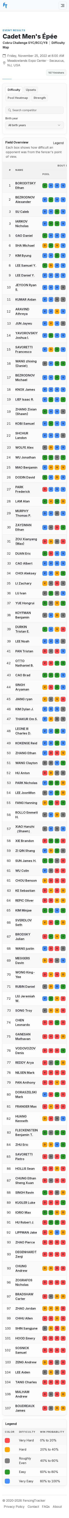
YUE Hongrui (24, 603)
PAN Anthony (25, 1082)
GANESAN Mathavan (22, 1036)
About (57, 1506)
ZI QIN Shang (25, 851)
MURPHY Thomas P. (23, 513)
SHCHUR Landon (21, 435)
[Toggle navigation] (63, 6)
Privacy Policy (14, 1506)
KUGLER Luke (25, 1202)
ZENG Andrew (25, 1362)
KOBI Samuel (24, 423)
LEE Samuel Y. (25, 265)
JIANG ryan (23, 699)
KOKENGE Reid (26, 743)
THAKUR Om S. (26, 719)
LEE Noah (22, 641)
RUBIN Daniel (25, 986)
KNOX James (25, 389)
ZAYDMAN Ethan (23, 527)
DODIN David (25, 477)
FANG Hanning (26, 803)
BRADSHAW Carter (24, 1296)
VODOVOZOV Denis (25, 1050)
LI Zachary (23, 583)
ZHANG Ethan (25, 753)
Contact (33, 1506)
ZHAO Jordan (25, 1308)
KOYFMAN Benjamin (23, 615)
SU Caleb (22, 212)
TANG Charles (26, 1382)
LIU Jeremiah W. (25, 998)
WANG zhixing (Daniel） (26, 363)
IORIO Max (23, 1212)
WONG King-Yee (25, 974)
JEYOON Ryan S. (25, 287)
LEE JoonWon (25, 793)
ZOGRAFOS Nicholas (23, 1282)
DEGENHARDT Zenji (26, 1254)
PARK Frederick (22, 489)
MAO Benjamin (26, 467)
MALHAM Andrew (22, 1394)
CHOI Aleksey (25, 573)
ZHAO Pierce (25, 1242)
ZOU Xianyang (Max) (26, 541)
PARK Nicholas (26, 783)
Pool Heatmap (18, 98)
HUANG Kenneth (21, 1118)
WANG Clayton (26, 763)
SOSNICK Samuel (22, 1350)
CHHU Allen (24, 1318)
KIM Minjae (23, 910)
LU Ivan (20, 593)
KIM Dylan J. (24, 709)
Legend (58, 143)
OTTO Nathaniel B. (24, 663)
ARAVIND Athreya (22, 311)
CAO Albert (23, 563)
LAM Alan (22, 501)
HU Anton (22, 773)
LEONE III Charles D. (23, 731)
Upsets (31, 90)
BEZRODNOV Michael (25, 377)
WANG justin (24, 948)
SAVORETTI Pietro (24, 1156)
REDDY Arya (24, 1062)
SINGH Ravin (24, 1192)
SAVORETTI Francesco (24, 349)
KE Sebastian (25, 890)
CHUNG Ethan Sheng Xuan (25, 1180)
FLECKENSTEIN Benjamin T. (26, 1132)
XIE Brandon (24, 841)
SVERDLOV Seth (23, 922)
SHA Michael (24, 245)
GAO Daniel (24, 236)
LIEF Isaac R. (24, 399)
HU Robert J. (24, 1222)
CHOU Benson (26, 880)
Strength (40, 98)
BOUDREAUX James (25, 1408)
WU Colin (22, 871)
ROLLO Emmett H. (26, 815)
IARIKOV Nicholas (22, 223)
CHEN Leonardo (22, 1022)
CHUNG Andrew (21, 1268)
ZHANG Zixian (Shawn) (26, 411)
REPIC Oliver (24, 900)
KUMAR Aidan (25, 299)
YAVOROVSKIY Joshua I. (26, 335)
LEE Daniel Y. (25, 275)
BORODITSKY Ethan (25, 185)
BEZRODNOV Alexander (25, 199)
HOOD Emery (25, 1338)
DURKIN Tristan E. (22, 629)
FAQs (46, 1506)
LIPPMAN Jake (26, 1232)
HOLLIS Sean (25, 1168)
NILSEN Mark (24, 1073)
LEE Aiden (22, 1372)
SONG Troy (23, 1010)
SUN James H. (25, 861)
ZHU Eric (21, 1145)
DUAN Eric (23, 553)
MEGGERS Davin (22, 960)
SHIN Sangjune (26, 1328)
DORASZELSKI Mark (26, 1094)
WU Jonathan (25, 457)
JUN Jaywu (23, 323)
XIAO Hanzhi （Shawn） (24, 829)
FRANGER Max (26, 1106)
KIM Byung (23, 255)
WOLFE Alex (24, 447)
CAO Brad (22, 675)
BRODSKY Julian (22, 936)
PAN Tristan (24, 651)
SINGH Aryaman (22, 687)
